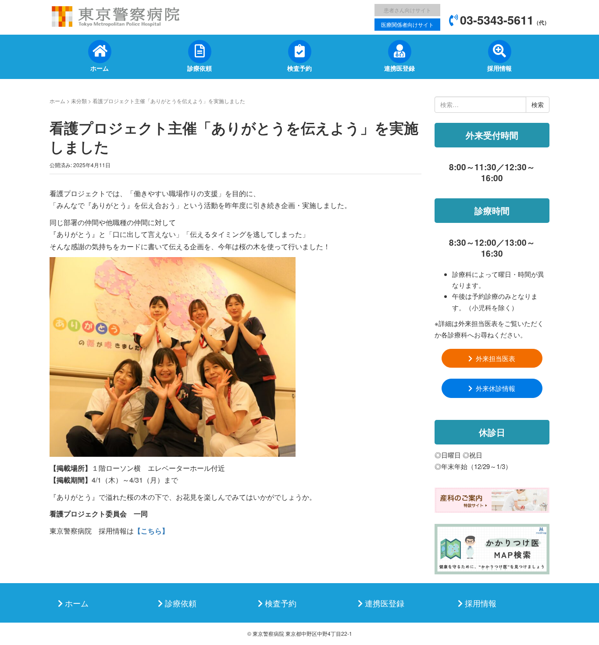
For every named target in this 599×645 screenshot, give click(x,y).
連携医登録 (384, 603)
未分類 (79, 100)
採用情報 (480, 603)
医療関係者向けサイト (407, 24)
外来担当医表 (495, 358)
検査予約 (280, 603)
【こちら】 (151, 531)
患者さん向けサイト (407, 10)
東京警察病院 (268, 633)
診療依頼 (180, 603)
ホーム (57, 100)
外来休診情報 (495, 388)
